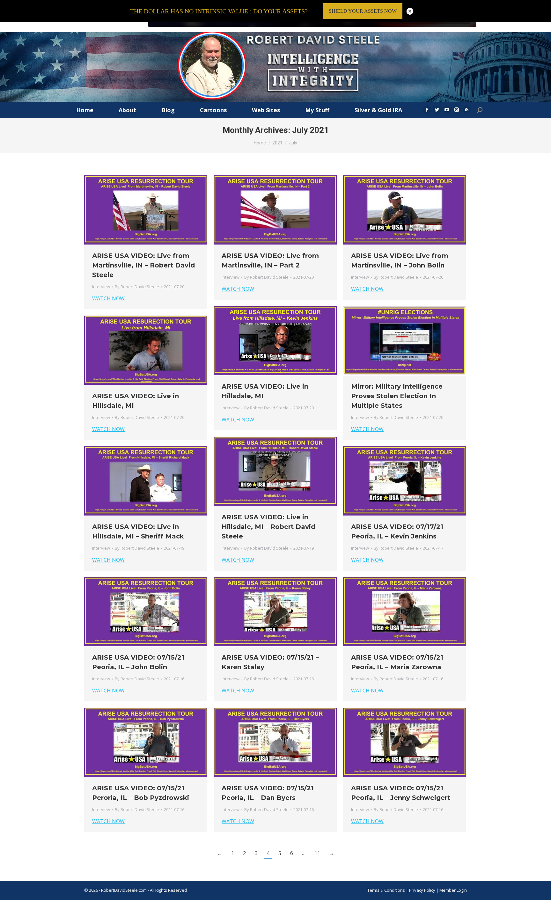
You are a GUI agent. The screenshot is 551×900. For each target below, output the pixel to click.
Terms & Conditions (386, 890)
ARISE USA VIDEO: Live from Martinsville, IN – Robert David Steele (143, 265)
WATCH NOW (108, 298)
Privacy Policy (422, 890)
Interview (101, 286)
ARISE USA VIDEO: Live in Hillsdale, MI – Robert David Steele (268, 526)
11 (317, 853)
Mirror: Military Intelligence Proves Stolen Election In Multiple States (397, 396)
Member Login (453, 890)
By (137, 286)
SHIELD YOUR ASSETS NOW (363, 11)
